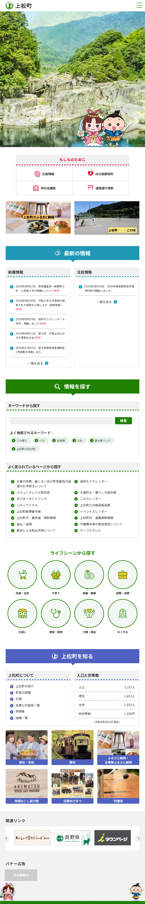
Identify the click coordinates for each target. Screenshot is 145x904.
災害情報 (48, 174)
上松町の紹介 (25, 686)
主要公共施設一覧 (28, 705)
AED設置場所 (104, 174)
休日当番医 (48, 188)
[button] (6, 838)
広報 (19, 698)
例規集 (20, 711)
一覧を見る (35, 363)
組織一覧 (22, 717)
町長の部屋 (23, 692)
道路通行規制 (104, 188)
